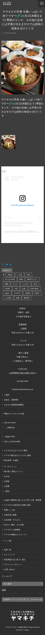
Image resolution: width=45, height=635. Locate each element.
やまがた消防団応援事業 (14, 405)
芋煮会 (10, 275)
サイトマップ (9, 555)
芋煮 (28, 275)
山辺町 (7, 288)
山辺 (16, 288)
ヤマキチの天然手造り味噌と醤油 (17, 505)
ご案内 (6, 395)
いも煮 (19, 275)
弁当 (35, 284)
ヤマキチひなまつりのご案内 (15, 451)
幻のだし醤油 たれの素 (14, 525)
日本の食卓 (34, 288)
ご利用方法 (9, 428)
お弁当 (6, 476)
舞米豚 (26, 298)
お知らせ (6, 270)
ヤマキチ (17, 293)
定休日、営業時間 (11, 400)
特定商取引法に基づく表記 (14, 560)
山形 (24, 288)
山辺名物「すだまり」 (13, 520)
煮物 (6, 284)
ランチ (15, 284)
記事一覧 (7, 550)
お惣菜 (27, 293)
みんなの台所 (10, 279)
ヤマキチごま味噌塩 (12, 530)
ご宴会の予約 (9, 437)
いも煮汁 (8, 298)
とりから (25, 284)
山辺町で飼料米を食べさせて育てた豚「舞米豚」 (23, 500)
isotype (26, 630)
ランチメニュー (10, 467)
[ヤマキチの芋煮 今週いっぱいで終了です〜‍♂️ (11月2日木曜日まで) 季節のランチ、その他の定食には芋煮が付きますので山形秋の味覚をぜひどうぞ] (22, 93)
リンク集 (7, 541)
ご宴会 (6, 491)
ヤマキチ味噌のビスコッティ (15, 535)
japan (7, 293)
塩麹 (17, 298)
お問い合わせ (9, 570)
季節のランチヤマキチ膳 (14, 414)
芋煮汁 (37, 293)
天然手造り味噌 (10, 515)
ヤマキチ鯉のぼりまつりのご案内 (17, 456)
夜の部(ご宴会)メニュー (13, 472)
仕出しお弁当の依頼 (12, 442)
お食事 (6, 486)
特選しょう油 (9, 510)
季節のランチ (32, 279)
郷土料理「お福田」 (12, 460)
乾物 (21, 279)
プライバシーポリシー (13, 565)
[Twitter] (6, 264)
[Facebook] (2, 264)
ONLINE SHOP (10, 423)
